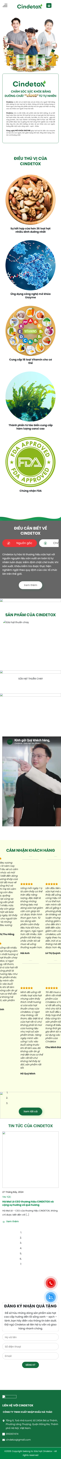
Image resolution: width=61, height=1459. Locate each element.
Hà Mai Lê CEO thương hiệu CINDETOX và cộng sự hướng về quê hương (28, 1203)
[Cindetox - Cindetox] (30, 5)
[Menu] (4, 5)
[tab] (19, 543)
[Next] (12, 688)
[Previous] (4, 688)
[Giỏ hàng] (48, 5)
